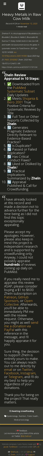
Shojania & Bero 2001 (22, 100)
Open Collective (18, 302)
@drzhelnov (26, 436)
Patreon (10, 297)
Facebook (11, 373)
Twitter (27, 369)
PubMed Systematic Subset (21, 89)
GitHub (29, 452)
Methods (15, 452)
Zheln (13, 454)
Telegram (15, 376)
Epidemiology (12, 416)
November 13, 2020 (28, 23)
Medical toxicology (21, 420)
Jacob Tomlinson (10, 446)
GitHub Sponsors (16, 299)
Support (31, 454)
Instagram (27, 373)
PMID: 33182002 (11, 59)
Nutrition (22, 416)
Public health (32, 416)
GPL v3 (36, 446)
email (8, 369)
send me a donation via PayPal (21, 326)
